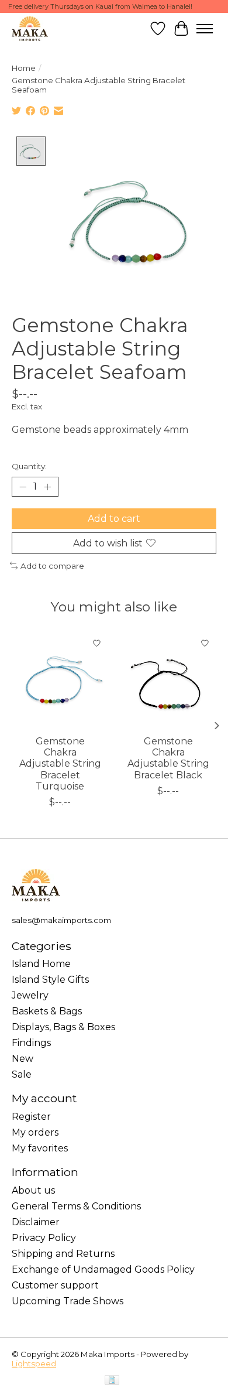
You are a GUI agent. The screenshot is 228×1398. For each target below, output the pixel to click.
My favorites (40, 1148)
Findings (31, 1042)
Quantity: (29, 466)
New (22, 1058)
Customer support (55, 1285)
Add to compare (52, 565)
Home (24, 68)
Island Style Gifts (50, 979)
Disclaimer (36, 1222)
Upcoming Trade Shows (67, 1301)
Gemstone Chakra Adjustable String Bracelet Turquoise (60, 764)
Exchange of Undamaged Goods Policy (103, 1269)
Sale (22, 1074)
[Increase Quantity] (47, 486)
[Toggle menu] (204, 28)
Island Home (41, 963)
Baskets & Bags (47, 1011)
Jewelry (30, 995)
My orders (35, 1132)
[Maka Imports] (30, 28)
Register (31, 1116)
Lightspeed (34, 1363)
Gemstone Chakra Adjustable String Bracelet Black (168, 758)
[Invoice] (112, 1380)
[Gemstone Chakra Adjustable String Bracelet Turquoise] (60, 680)
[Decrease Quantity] (22, 486)
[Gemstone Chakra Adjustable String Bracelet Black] (168, 680)
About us (33, 1190)
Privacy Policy (44, 1237)
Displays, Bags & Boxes (63, 1027)
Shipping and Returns (63, 1253)
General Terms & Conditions (76, 1206)
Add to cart (114, 518)
